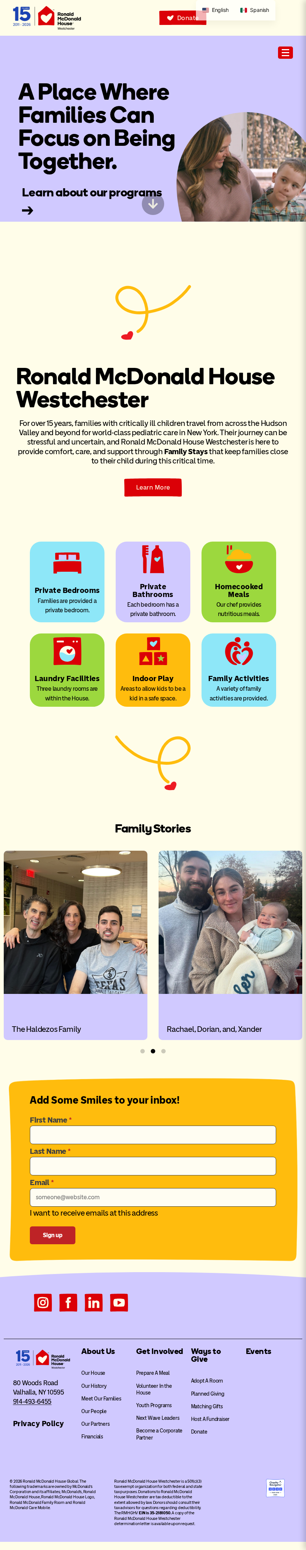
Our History (94, 1386)
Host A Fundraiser (210, 1419)
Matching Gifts (207, 1406)
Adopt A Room (207, 1381)
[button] (142, 1051)
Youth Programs (154, 1405)
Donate (199, 1432)
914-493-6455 (32, 1401)
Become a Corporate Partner (159, 1434)
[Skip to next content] (153, 204)
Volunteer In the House (154, 1389)
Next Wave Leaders (157, 1418)
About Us (98, 1351)
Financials (92, 1437)
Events (259, 1351)
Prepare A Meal (153, 1373)
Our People (94, 1411)
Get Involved (159, 1351)
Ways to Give (206, 1355)
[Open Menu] (285, 52)
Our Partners (95, 1424)
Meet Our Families (101, 1399)
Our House (93, 1373)
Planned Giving (207, 1394)
